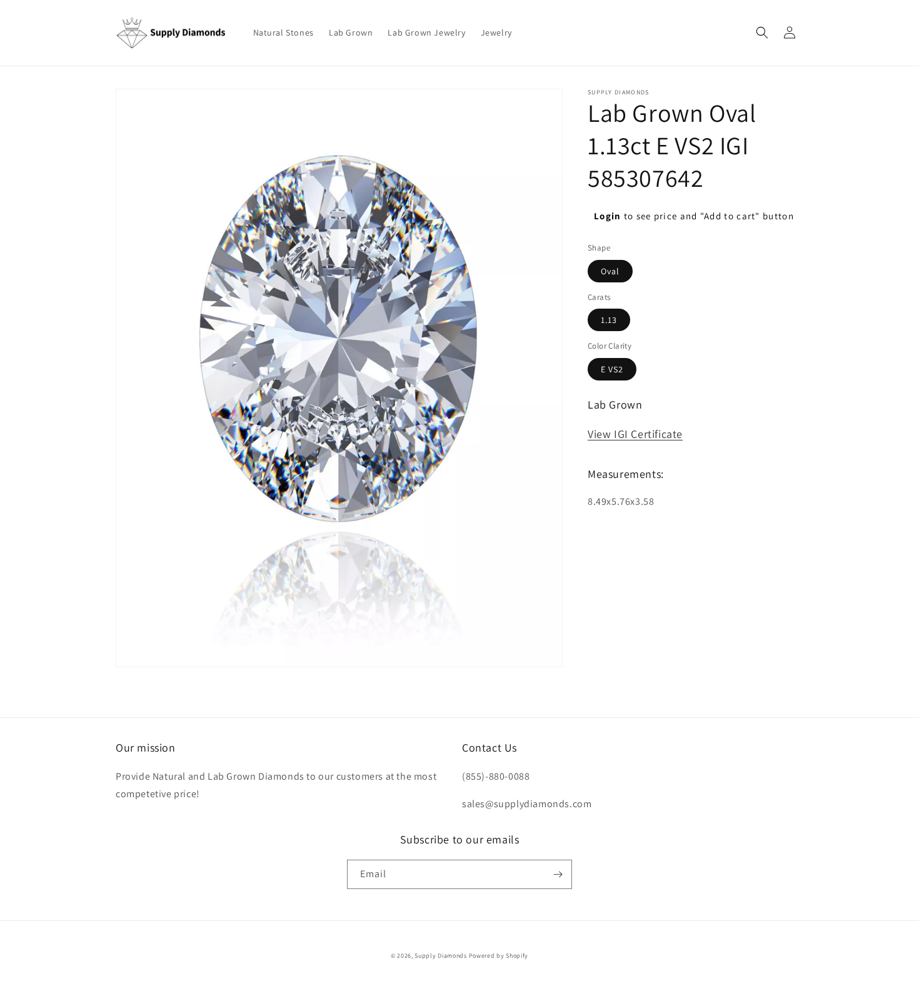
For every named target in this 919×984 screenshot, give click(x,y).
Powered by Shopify (499, 956)
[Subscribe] (557, 874)
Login (607, 216)
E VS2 (612, 369)
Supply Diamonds (440, 956)
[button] (762, 32)
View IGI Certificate (635, 434)
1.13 (609, 320)
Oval (610, 271)
